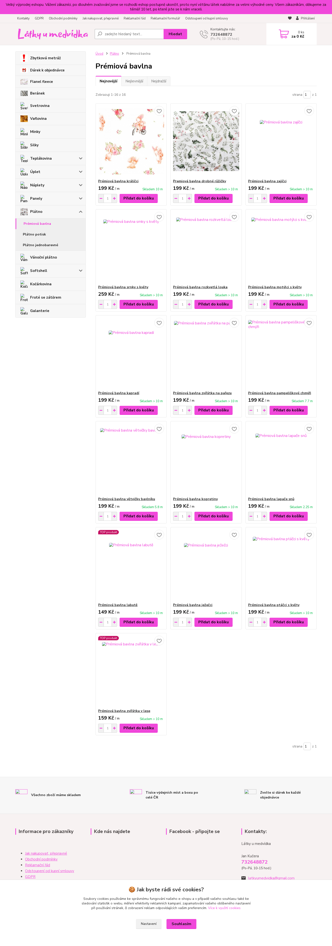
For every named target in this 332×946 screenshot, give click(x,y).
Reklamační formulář (165, 18)
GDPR (39, 18)
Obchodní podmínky (63, 18)
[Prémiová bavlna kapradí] (131, 353)
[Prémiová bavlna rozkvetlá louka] (206, 247)
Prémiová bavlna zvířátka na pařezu (202, 393)
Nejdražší (158, 81)
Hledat (175, 34)
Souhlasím (181, 924)
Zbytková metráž (45, 58)
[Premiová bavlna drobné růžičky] (206, 141)
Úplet (35, 171)
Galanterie (39, 310)
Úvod (99, 54)
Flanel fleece (41, 81)
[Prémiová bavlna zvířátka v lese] (131, 671)
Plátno (36, 211)
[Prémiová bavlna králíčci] (131, 141)
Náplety (37, 185)
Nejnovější (108, 81)
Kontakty (23, 18)
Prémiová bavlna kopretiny (195, 499)
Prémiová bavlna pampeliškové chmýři (279, 393)
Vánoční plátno (43, 257)
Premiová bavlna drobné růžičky (199, 181)
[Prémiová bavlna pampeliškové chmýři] (281, 353)
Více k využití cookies (224, 908)
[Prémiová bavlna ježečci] (206, 565)
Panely (36, 198)
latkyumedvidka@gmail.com (271, 878)
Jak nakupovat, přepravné (101, 18)
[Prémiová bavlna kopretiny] (206, 459)
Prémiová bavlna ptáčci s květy (273, 605)
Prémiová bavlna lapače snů (271, 499)
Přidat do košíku (138, 198)
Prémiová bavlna (37, 223)
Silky (34, 145)
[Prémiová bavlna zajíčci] (281, 141)
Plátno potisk (34, 234)
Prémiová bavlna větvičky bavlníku (126, 499)
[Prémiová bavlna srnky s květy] (131, 247)
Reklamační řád (135, 18)
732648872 (221, 34)
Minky (35, 131)
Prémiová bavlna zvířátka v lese (124, 711)
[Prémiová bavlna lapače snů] (281, 459)
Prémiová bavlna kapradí (118, 393)
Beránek (37, 93)
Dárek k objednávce (47, 70)
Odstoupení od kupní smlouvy (206, 18)
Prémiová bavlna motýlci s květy (275, 287)
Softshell (38, 270)
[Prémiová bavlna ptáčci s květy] (281, 565)
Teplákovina (41, 158)
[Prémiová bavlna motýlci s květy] (281, 247)
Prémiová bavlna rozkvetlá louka (200, 287)
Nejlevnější (134, 81)
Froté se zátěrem (45, 297)
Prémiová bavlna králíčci (118, 181)
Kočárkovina (41, 284)
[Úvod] (53, 34)
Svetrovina (40, 105)
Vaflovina (38, 118)
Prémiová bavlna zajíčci (267, 181)
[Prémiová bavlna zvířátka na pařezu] (206, 353)
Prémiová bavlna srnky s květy (123, 287)
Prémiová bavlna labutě (118, 605)
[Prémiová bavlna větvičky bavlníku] (131, 459)
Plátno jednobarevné (40, 245)
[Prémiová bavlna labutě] (131, 565)
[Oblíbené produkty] (290, 18)
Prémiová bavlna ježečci (192, 605)
